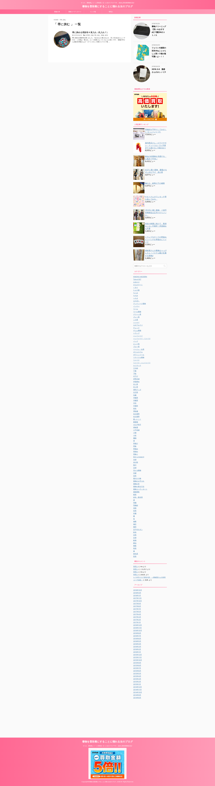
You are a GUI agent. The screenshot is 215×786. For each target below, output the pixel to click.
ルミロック (137, 365)
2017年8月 (137, 606)
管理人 (111, 12)
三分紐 (135, 368)
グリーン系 (137, 314)
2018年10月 (137, 590)
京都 (92, 35)
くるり (135, 287)
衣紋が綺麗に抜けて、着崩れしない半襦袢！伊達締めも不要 (156, 226)
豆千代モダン (138, 529)
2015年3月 (137, 679)
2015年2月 (137, 681)
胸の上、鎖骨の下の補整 (155, 183)
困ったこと (137, 419)
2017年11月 (137, 598)
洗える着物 (137, 470)
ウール (135, 309)
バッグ (135, 341)
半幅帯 (135, 398)
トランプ (136, 333)
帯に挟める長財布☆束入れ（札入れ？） (90, 32)
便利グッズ (137, 390)
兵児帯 (135, 392)
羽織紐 (135, 505)
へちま (135, 298)
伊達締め (136, 382)
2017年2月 (137, 620)
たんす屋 (136, 290)
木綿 (134, 460)
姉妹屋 (135, 427)
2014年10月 (137, 692)
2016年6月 (137, 638)
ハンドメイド (138, 336)
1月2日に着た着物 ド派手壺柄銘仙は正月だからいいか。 (156, 212)
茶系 (134, 511)
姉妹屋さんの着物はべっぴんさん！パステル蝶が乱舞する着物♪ (156, 253)
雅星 (134, 546)
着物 (102, 35)
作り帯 (135, 384)
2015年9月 (137, 663)
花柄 (134, 508)
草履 (134, 513)
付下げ (135, 376)
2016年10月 (137, 630)
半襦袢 (135, 406)
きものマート (138, 285)
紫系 (134, 494)
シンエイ (136, 322)
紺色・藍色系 (138, 497)
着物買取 (136, 492)
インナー (136, 306)
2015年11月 (137, 657)
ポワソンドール (138, 355)
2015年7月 (137, 668)
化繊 (134, 395)
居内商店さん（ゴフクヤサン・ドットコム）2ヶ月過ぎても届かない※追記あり (156, 145)
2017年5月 (137, 612)
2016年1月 (137, 652)
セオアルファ (138, 325)
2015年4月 (137, 676)
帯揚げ (135, 443)
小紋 (134, 435)
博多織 (135, 411)
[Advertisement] (152, 716)
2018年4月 (137, 593)
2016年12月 (137, 625)
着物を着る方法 (138, 486)
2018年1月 (137, 595)
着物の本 (57, 12)
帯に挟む (97, 35)
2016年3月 (137, 646)
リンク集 (93, 12)
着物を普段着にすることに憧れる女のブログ (107, 6)
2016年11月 (137, 628)
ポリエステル (138, 352)
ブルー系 (136, 347)
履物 (134, 438)
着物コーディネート (75, 12)
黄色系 (135, 554)
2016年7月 (137, 636)
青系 (134, 548)
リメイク (136, 360)
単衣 (134, 408)
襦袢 (134, 527)
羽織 (134, 503)
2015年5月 (137, 673)
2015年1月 (137, 684)
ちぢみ (135, 295)
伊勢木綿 (136, 379)
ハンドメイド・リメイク (141, 338)
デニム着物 (137, 330)
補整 (134, 521)
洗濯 (134, 473)
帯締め (135, 451)
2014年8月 (137, 698)
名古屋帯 (136, 414)
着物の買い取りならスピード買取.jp (107, 749)
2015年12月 (137, 655)
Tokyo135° (137, 279)
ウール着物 (137, 312)
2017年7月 (137, 609)
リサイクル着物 (138, 357)
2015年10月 (137, 660)
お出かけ (136, 282)
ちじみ (135, 293)
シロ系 (135, 320)
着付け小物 (137, 478)
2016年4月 (137, 644)
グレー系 (136, 317)
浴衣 (134, 476)
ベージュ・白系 (138, 349)
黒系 (134, 556)
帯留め (135, 449)
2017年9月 (137, 603)
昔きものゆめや (138, 457)
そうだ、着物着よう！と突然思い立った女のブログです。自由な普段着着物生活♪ (107, 746)
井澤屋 (87, 35)
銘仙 (134, 543)
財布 (106, 35)
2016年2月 (137, 649)
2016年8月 (137, 633)
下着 (134, 371)
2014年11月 (137, 690)
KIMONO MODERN (140, 277)
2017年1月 (137, 622)
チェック (136, 328)
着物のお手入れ (138, 481)
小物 (134, 433)
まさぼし (136, 301)
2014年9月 (137, 695)
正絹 (134, 468)
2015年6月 (137, 671)
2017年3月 (137, 617)
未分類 (135, 462)
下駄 (134, 373)
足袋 (134, 538)
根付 (134, 465)
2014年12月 (137, 687)
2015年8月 (137, 665)
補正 (134, 524)
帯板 (134, 446)
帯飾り (135, 454)
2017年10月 (137, 601)
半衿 (134, 403)
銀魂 (134, 540)
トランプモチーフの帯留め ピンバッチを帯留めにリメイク (156, 239)
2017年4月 (137, 614)
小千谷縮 (136, 430)
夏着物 (135, 422)
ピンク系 (136, 344)
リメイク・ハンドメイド (141, 363)
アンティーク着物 (139, 304)
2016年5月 (137, 641)
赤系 (134, 535)
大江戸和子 (137, 425)
